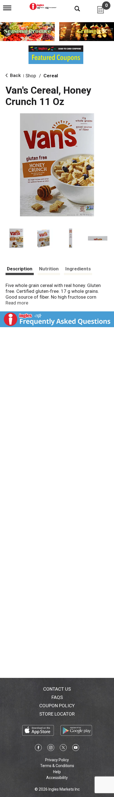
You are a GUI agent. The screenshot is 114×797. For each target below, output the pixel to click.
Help (57, 772)
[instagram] (50, 748)
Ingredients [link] (78, 268)
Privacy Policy (57, 760)
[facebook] (38, 748)
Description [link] (19, 268)
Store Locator (57, 714)
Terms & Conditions (57, 765)
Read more (17, 303)
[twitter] (63, 748)
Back (15, 75)
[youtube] (75, 748)
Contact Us (57, 689)
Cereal (50, 75)
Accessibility (57, 777)
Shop (30, 75)
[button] (16, 238)
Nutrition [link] (49, 268)
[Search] (73, 8)
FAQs (57, 697)
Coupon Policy (57, 705)
